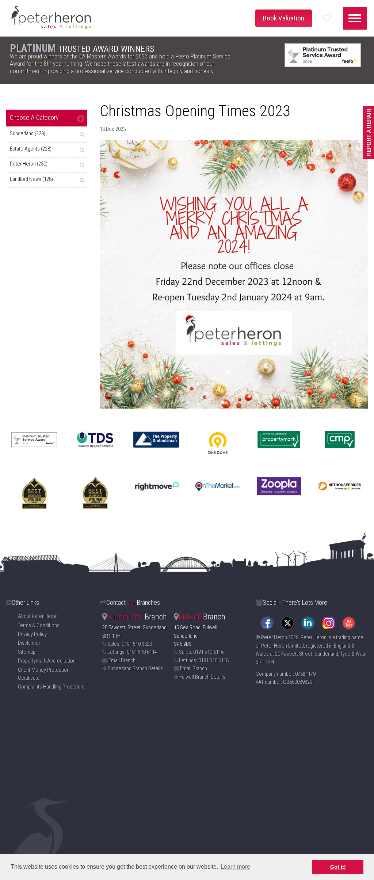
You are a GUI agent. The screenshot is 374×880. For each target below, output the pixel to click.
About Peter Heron (38, 616)
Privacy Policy (32, 634)
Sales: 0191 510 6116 (201, 652)
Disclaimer (29, 643)
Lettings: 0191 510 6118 (204, 660)
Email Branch (122, 660)
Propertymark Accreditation (47, 661)
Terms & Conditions (39, 625)
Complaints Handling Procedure (51, 687)
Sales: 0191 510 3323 (129, 644)
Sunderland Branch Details (135, 668)
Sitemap (26, 652)
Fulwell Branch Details (202, 677)
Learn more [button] (235, 867)
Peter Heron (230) (28, 164)
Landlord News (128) (31, 179)
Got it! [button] (338, 867)
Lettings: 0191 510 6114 (132, 652)
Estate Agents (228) (30, 149)
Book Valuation (283, 18)
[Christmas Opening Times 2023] (234, 274)
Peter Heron (274, 637)
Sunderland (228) (27, 133)
